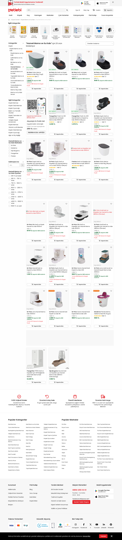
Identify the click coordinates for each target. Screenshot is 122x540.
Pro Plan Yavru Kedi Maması (105, 459)
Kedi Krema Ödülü (13, 467)
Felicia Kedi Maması (85, 443)
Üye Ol (78, 10)
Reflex (63, 446)
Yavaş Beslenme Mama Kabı (16, 86)
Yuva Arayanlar (107, 15)
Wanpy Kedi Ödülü (85, 472)
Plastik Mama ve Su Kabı (17, 54)
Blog (31, 489)
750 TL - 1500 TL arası (16, 184)
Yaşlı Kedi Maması (31, 465)
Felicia (63, 443)
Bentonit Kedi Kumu (13, 464)
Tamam (103, 536)
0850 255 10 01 (79, 490)
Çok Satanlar (63, 15)
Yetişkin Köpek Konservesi (13, 121)
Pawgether (14, 153)
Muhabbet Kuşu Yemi (50, 457)
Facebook (84, 528)
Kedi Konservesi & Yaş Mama (14, 440)
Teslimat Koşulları (57, 497)
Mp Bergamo (15, 151)
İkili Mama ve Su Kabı (16, 63)
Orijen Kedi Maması (85, 449)
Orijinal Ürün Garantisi (15, 493)
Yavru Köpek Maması (32, 462)
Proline (63, 465)
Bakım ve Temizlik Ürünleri (14, 112)
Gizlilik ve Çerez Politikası (59, 508)
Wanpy (64, 456)
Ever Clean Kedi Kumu (103, 470)
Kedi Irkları (33, 497)
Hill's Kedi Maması (85, 430)
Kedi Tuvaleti (12, 454)
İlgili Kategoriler (14, 100)
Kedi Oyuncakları (13, 451)
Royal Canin (65, 427)
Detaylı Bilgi (86, 536)
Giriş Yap (86, 10)
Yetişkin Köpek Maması (50, 424)
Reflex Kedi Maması (85, 446)
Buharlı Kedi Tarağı (31, 456)
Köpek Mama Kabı (49, 441)
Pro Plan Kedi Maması (86, 424)
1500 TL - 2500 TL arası (16, 189)
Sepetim (109, 10)
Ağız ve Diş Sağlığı (14, 135)
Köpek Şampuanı (49, 451)
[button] (113, 30)
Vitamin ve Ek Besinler (16, 127)
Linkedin (103, 528)
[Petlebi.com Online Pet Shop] (15, 10)
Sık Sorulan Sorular (57, 489)
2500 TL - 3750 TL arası (17, 193)
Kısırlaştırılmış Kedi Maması (16, 430)
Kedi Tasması (30, 434)
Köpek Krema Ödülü (14, 470)
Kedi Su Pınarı (12, 460)
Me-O (63, 459)
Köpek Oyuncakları (49, 438)
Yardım (98, 10)
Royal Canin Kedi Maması (87, 427)
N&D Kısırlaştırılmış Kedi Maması (86, 467)
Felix (63, 468)
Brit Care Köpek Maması (104, 446)
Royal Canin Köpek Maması (105, 434)
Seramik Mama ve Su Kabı (17, 72)
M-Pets (13, 145)
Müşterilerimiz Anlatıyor (16, 501)
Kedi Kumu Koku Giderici (33, 427)
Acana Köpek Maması (103, 443)
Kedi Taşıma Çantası (14, 448)
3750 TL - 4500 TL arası (17, 198)
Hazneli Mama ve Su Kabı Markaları (15, 142)
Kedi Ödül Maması (13, 445)
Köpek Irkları (33, 501)
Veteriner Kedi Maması (50, 464)
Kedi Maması (12, 424)
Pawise (13, 156)
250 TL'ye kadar (16, 176)
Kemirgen (38, 15)
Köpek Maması (13, 103)
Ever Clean (65, 462)
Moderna (14, 148)
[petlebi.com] (9, 19)
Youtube (97, 528)
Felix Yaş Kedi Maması (103, 424)
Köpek (19, 15)
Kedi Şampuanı (30, 449)
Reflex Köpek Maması (103, 452)
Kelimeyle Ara (14, 162)
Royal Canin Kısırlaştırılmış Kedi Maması (87, 458)
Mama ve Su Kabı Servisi (16, 93)
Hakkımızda (12, 489)
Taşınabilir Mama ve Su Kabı (17, 77)
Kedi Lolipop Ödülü (49, 470)
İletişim (10, 505)
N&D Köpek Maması (103, 440)
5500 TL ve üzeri (16, 206)
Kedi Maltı (29, 452)
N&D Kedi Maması (85, 434)
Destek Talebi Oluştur (81, 502)
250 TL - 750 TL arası (16, 179)
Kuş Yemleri (47, 454)
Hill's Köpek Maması (103, 437)
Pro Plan (64, 424)
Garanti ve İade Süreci (58, 501)
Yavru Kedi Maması (13, 427)
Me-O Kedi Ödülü (102, 467)
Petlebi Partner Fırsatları (16, 497)
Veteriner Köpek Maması (51, 467)
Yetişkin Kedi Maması (14, 434)
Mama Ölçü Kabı (16, 90)
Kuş (28, 15)
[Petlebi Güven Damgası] (43, 525)
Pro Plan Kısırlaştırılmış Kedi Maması (87, 453)
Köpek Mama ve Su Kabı (16, 50)
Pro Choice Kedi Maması (104, 427)
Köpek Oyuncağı (14, 108)
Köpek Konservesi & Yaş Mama (50, 428)
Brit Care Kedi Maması (86, 440)
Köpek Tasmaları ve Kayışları (15, 116)
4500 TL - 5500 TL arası (17, 202)
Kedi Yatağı (29, 437)
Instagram (75, 528)
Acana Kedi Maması (86, 437)
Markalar (50, 15)
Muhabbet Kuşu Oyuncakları (52, 460)
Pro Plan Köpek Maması (104, 430)
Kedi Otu (28, 443)
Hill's (63, 430)
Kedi (10, 15)
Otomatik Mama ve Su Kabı (17, 81)
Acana (64, 437)
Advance (64, 449)
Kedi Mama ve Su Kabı (32, 424)
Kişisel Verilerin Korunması (59, 505)
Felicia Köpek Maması (103, 449)
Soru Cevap (33, 493)
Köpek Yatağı (47, 448)
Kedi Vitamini (30, 430)
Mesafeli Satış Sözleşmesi (59, 493)
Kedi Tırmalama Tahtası (15, 457)
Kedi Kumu (11, 437)
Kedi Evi (28, 446)
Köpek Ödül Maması (15, 106)
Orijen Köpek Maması (103, 456)
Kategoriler (13, 43)
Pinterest (111, 528)
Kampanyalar (78, 15)
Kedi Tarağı (29, 440)
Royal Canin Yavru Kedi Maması (104, 463)
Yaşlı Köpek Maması (32, 468)
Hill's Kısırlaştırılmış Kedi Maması (86, 463)
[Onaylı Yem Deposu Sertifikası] (53, 525)
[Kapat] (112, 2)
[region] (16, 133)
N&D (63, 434)
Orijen (63, 452)
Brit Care (64, 440)
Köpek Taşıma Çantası (50, 435)
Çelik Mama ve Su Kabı (16, 59)
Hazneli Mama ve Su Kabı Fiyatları (15, 172)
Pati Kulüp (92, 15)
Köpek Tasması (48, 445)
